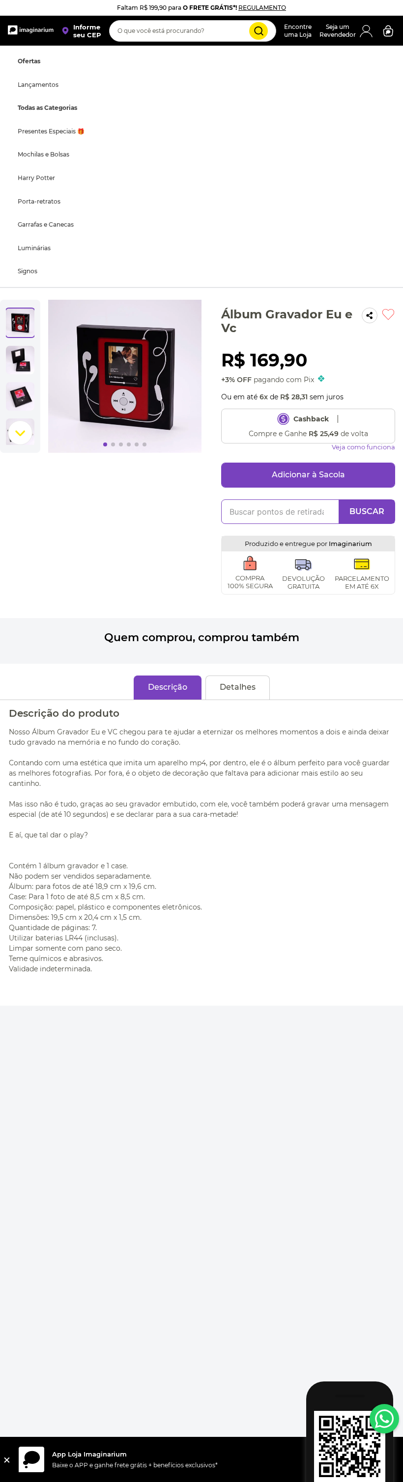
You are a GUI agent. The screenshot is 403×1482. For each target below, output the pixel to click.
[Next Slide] (393, 474)
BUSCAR (366, 223)
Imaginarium (350, 256)
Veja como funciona (363, 159)
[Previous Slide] (10, 474)
